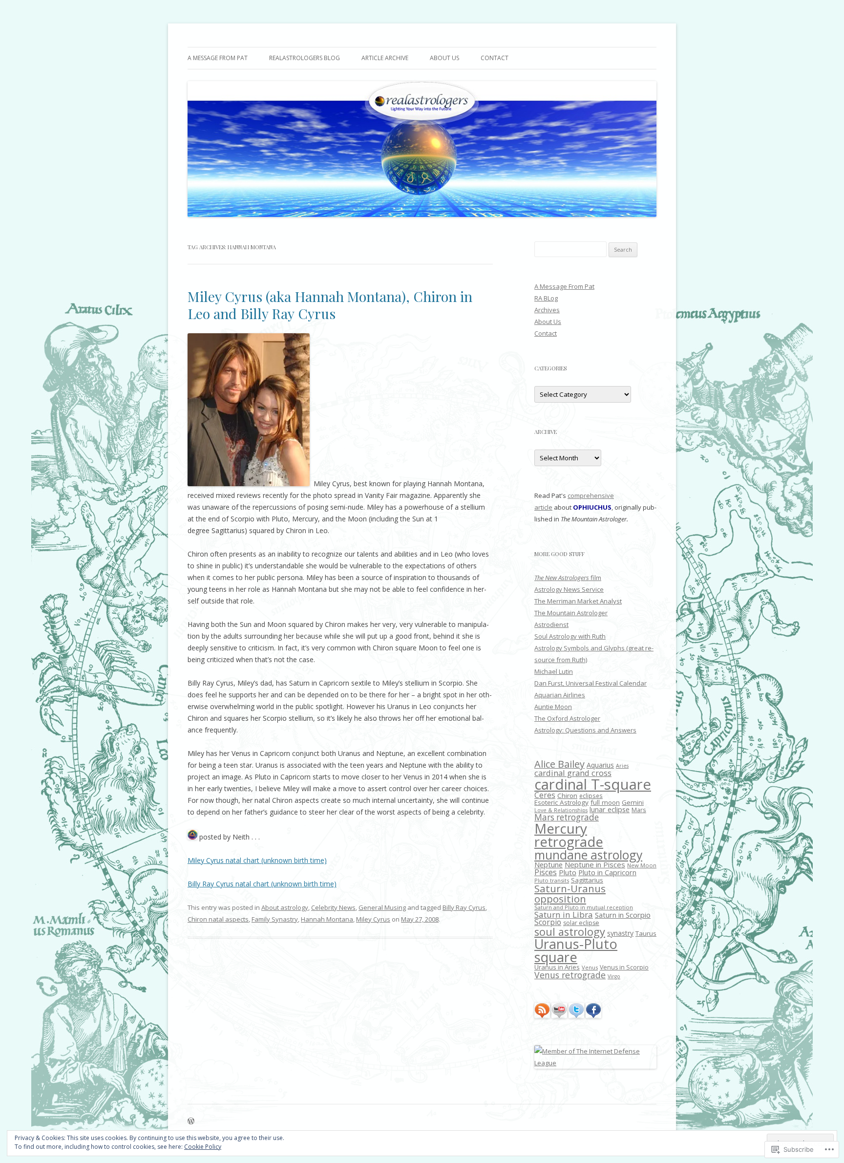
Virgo (614, 976)
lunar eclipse (610, 809)
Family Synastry (275, 919)
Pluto (567, 872)
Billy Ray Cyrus (464, 907)
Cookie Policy (202, 1146)
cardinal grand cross (573, 772)
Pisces (545, 872)
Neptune (548, 864)
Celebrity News (333, 907)
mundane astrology (588, 854)
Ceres (544, 795)
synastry (620, 933)
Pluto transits (551, 880)
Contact (494, 58)
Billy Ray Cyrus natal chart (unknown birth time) (262, 883)
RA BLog (546, 298)
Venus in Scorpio (624, 967)
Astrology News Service (569, 589)
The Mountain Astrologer (571, 612)
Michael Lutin (553, 671)
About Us (444, 58)
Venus (590, 967)
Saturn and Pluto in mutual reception (583, 907)
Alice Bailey (559, 764)
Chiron (567, 795)
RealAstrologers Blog (304, 58)
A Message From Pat (218, 58)
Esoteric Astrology (561, 802)
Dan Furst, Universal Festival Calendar (590, 683)
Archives (547, 309)
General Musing (382, 907)
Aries (622, 765)
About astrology (284, 907)
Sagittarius (587, 880)
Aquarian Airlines (559, 694)
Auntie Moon (553, 706)
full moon (605, 802)
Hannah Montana (327, 919)
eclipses (591, 796)
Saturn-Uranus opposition (570, 893)
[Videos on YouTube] (559, 1016)
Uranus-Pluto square (575, 950)
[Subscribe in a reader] (542, 1016)
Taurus (645, 933)
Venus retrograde (570, 975)
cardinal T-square (592, 784)
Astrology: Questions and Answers (585, 730)
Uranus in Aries (557, 967)
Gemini (633, 802)
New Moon (641, 865)
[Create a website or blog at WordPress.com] (191, 1122)
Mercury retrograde (568, 835)
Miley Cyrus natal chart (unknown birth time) (257, 860)
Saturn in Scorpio (623, 915)
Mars (639, 809)
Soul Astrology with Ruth (570, 636)
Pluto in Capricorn (607, 872)
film (567, 577)
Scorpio (547, 922)
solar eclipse (581, 923)
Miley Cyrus (373, 919)
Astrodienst (551, 624)
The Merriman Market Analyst (578, 601)
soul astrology (569, 932)
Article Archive (384, 58)
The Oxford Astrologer (567, 718)
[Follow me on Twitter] (576, 1016)
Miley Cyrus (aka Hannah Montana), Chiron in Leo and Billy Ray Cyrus (330, 304)
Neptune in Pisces (595, 864)
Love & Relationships (561, 810)
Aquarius (600, 765)
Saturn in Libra (563, 914)
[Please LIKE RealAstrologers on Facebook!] (593, 1016)
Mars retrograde (566, 817)
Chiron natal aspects (218, 919)
